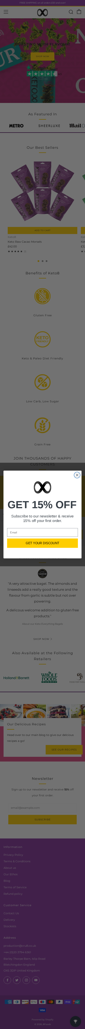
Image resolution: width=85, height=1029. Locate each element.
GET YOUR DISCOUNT (42, 543)
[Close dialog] (77, 475)
